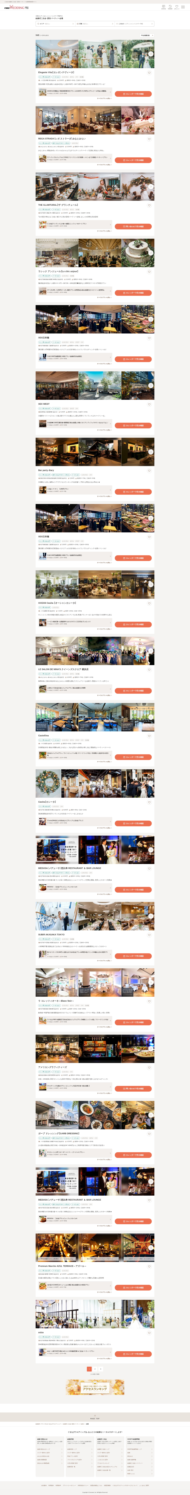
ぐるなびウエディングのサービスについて (125, 1485)
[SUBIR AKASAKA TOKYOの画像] (95, 916)
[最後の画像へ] (150, 54)
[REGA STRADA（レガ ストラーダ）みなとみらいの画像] (95, 120)
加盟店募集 (107, 1485)
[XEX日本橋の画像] (95, 319)
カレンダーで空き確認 (135, 94)
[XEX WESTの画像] (95, 385)
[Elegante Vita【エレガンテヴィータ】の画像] (95, 54)
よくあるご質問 (144, 1485)
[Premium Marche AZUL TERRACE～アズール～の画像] (95, 1248)
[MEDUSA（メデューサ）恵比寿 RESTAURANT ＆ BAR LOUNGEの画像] (95, 850)
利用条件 (58, 1485)
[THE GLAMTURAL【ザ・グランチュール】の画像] (95, 186)
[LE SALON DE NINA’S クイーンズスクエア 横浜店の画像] (95, 651)
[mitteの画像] (95, 1314)
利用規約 (51, 1485)
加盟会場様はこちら (96, 1485)
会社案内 (44, 1485)
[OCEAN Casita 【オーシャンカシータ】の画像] (95, 584)
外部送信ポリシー (83, 1485)
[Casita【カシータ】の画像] (95, 783)
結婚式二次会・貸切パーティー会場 (73, 1424)
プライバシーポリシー (69, 1485)
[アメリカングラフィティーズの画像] (95, 1049)
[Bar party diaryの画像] (95, 452)
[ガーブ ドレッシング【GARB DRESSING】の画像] (95, 1115)
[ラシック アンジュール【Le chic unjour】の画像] (95, 253)
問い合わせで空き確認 (135, 226)
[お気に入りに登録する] (149, 72)
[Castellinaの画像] (95, 717)
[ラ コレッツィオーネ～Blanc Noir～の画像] (95, 982)
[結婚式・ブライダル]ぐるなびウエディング (48, 1424)
